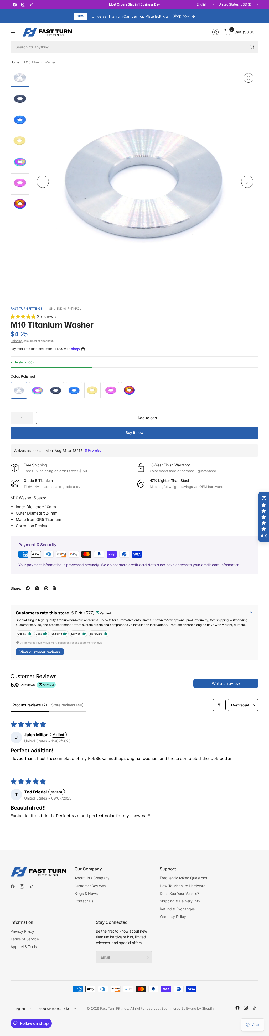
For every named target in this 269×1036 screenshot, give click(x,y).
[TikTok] (31, 4)
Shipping (17, 341)
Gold (92, 390)
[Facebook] (15, 4)
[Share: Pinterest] (46, 588)
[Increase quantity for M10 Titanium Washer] (29, 418)
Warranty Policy (173, 916)
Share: (16, 588)
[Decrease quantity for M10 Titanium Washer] (15, 418)
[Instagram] (23, 4)
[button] (24, 316)
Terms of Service (25, 939)
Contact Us (84, 901)
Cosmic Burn (37, 390)
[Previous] (43, 182)
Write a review (226, 683)
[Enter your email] (146, 957)
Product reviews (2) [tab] (30, 705)
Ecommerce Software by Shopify (188, 1008)
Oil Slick (129, 390)
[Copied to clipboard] (54, 588)
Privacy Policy (22, 931)
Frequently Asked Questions (183, 878)
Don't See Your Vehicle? (179, 893)
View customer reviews (39, 652)
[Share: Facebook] (27, 588)
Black (56, 390)
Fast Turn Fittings (27, 308)
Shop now (181, 16)
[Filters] (219, 705)
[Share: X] (37, 588)
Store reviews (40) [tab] (67, 705)
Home (15, 62)
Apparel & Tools (24, 946)
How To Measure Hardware (182, 886)
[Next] (247, 182)
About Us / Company (92, 878)
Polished (19, 390)
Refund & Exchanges (177, 909)
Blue (74, 390)
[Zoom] (248, 78)
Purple (111, 390)
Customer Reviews (90, 886)
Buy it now (135, 432)
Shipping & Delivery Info (180, 901)
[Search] (251, 47)
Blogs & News (86, 893)
